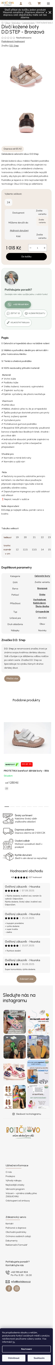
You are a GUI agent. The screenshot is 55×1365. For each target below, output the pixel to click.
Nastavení (26, 1349)
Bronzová (42, 588)
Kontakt (9, 1223)
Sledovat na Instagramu (28, 1114)
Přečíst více (12, 678)
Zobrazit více (26, 979)
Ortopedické (42, 611)
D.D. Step (14, 45)
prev (3, 734)
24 (8, 202)
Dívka (42, 594)
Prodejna (10, 1176)
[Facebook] (9, 1288)
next (50, 734)
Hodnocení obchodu (26, 871)
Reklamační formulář (16, 1245)
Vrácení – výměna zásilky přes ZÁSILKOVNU (21, 1195)
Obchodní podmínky (16, 1232)
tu (14, 1341)
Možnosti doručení (19, 230)
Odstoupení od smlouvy (18, 1200)
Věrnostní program (15, 1189)
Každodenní (39, 603)
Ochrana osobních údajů (18, 1236)
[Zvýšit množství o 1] (44, 247)
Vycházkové (39, 599)
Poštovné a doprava (16, 1227)
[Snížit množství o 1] (30, 247)
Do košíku (26, 256)
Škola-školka (42, 606)
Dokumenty (11, 1240)
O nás (9, 1172)
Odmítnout (13, 1358)
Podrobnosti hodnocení (13, 41)
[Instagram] (16, 1288)
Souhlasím (39, 1358)
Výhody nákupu (13, 1180)
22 (6, 788)
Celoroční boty (42, 576)
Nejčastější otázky (15, 1184)
